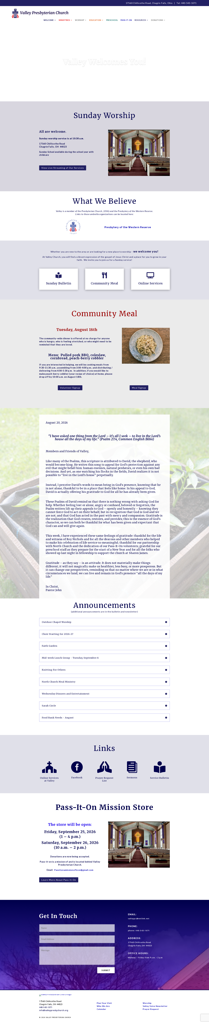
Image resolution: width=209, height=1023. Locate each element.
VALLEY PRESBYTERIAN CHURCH (58, 1017)
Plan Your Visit (104, 1003)
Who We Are (103, 1006)
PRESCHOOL (112, 20)
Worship (147, 1003)
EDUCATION (95, 20)
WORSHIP (79, 20)
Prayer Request (151, 1009)
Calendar (101, 1009)
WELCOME (49, 20)
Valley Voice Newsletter (155, 1006)
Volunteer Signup (70, 387)
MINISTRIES (64, 20)
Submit (105, 970)
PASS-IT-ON (126, 20)
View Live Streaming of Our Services (62, 167)
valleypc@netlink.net (138, 918)
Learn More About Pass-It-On (58, 879)
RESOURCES (140, 20)
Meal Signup (139, 387)
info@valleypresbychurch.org (53, 1010)
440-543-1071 (189, 3)
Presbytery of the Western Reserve (127, 227)
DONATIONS (157, 20)
